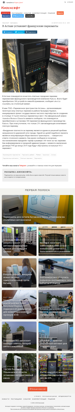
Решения (51, 13)
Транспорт (5, 23)
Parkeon (38, 155)
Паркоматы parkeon (28, 155)
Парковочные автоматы (10, 158)
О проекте (70, 2)
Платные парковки (26, 158)
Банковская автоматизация (51, 240)
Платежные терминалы (48, 338)
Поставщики (17, 13)
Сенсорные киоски (10, 366)
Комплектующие (39, 13)
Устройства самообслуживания (16, 237)
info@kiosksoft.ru (64, 396)
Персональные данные (49, 396)
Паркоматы (13, 23)
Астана (53, 155)
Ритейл (42, 369)
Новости (5, 13)
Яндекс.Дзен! (18, 2)
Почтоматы (44, 274)
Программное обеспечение (13, 297)
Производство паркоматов (11, 155)
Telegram (22, 165)
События (27, 13)
